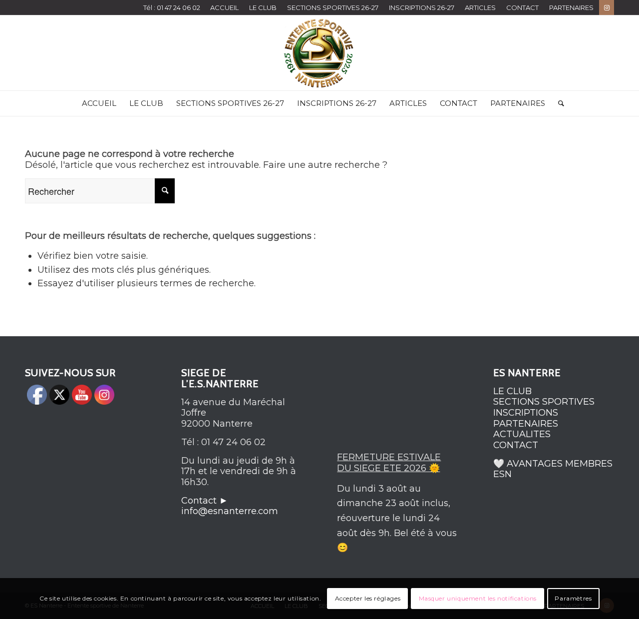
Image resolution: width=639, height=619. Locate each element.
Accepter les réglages (368, 598)
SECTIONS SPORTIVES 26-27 (332, 7)
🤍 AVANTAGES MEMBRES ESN (553, 469)
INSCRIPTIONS (525, 412)
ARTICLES (480, 7)
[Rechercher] (558, 103)
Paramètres (573, 598)
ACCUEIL (224, 7)
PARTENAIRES (571, 7)
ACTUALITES (522, 434)
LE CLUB (263, 7)
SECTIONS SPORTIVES (544, 401)
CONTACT (522, 7)
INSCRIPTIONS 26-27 (421, 7)
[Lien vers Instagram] (606, 7)
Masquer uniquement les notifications (478, 598)
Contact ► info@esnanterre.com (229, 506)
